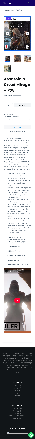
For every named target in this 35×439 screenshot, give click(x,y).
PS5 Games (15, 116)
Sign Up (17, 395)
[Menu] (32, 3)
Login (17, 393)
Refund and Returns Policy (17, 416)
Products (17, 390)
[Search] (29, 3)
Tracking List (17, 411)
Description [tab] (17, 127)
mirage (28, 119)
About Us (17, 386)
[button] (31, 435)
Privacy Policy (17, 413)
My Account (17, 409)
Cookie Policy (17, 418)
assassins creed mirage (16, 119)
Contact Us (17, 388)
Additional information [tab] (17, 131)
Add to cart (22, 105)
